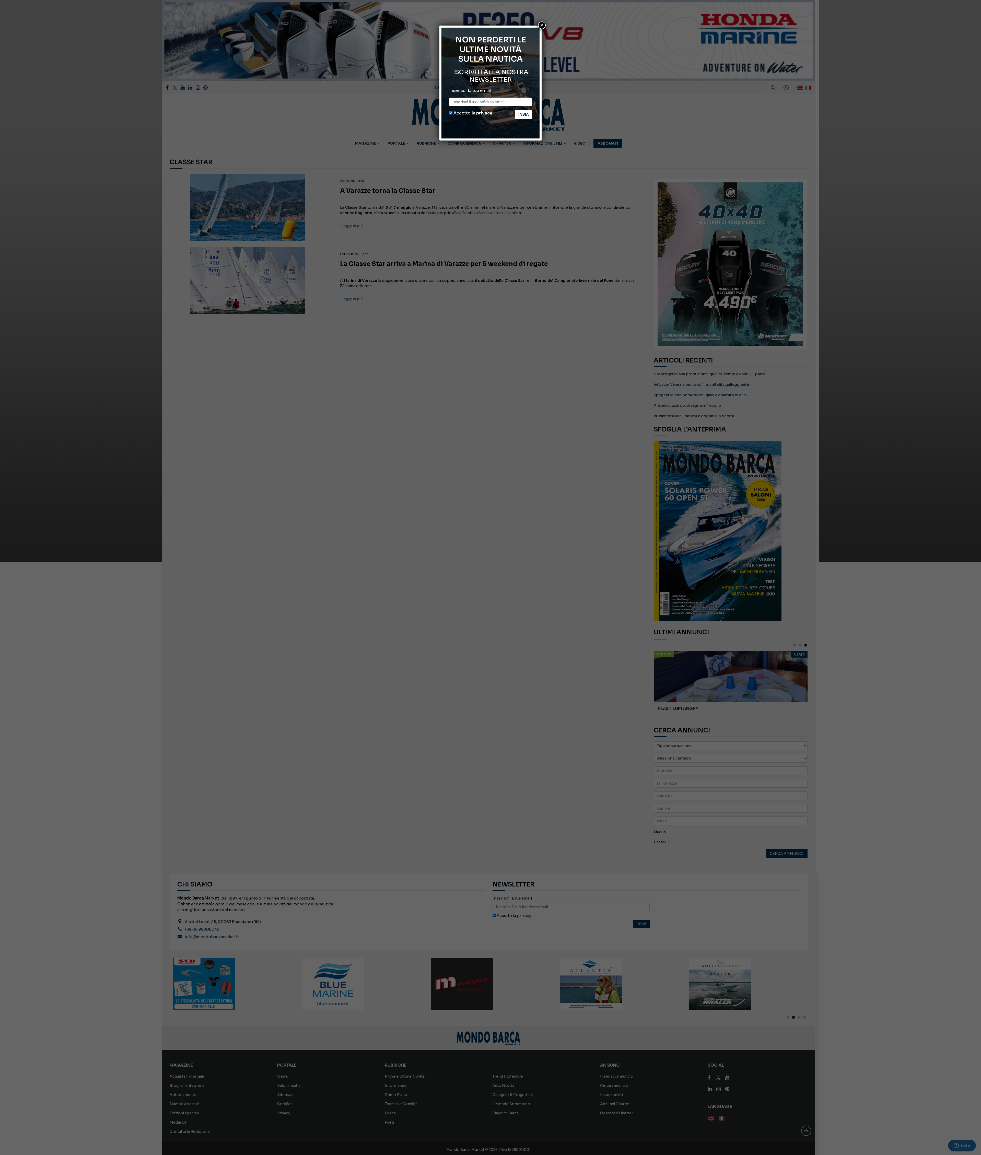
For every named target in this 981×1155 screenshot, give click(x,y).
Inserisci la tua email (470, 90)
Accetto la (472, 113)
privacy (484, 113)
